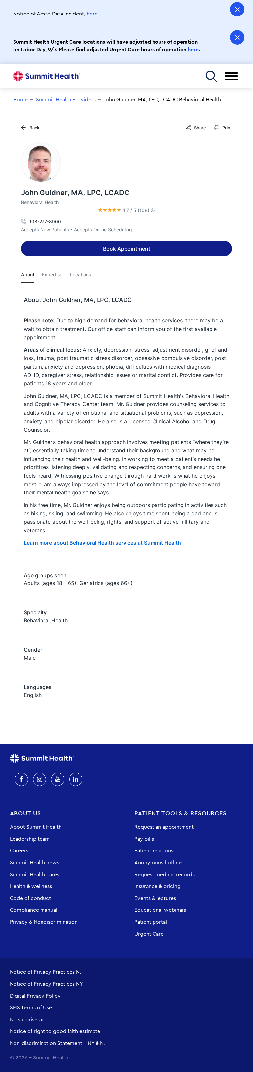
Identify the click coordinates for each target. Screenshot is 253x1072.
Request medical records (164, 874)
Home (46, 76)
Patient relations (153, 850)
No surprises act (29, 1019)
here (92, 13)
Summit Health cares (34, 874)
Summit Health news (34, 862)
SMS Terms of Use (31, 1007)
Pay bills (144, 839)
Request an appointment (164, 827)
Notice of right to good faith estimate (55, 1031)
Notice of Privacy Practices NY (46, 984)
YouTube (57, 779)
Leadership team (30, 839)
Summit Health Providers (66, 99)
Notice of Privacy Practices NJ (46, 972)
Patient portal (150, 922)
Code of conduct (30, 898)
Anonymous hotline (158, 862)
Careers (19, 850)
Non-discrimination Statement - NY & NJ (58, 1043)
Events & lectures (155, 898)
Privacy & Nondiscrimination (44, 922)
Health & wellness (31, 886)
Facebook (21, 779)
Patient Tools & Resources (180, 813)
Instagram (39, 779)
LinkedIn (75, 779)
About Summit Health (36, 827)
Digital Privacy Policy (35, 995)
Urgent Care (149, 934)
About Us (25, 813)
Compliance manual (33, 910)
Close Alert (237, 9)
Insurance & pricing (157, 886)
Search (211, 76)
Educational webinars (160, 910)
